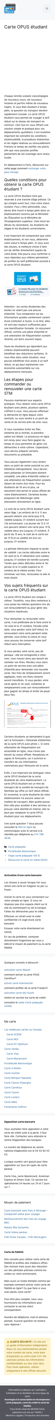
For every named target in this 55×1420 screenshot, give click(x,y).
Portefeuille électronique (22, 851)
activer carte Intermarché (18, 983)
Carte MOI (12, 1039)
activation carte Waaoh (17, 969)
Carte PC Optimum (17, 1044)
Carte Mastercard (17, 1058)
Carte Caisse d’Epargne (17, 1082)
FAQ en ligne (25, 827)
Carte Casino (11, 1092)
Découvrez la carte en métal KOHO (28, 859)
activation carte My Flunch (19, 992)
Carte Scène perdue (15, 1232)
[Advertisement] (27, 60)
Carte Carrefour (13, 1087)
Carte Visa (13, 1053)
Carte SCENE (14, 1034)
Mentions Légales (14, 1415)
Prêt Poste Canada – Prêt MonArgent (25, 1237)
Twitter (38, 1412)
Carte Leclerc (11, 1097)
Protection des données (37, 1415)
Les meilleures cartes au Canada (23, 1029)
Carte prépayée (17, 846)
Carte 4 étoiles (12, 1068)
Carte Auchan (12, 1073)
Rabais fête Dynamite (16, 1227)
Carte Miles (10, 1102)
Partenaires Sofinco (15, 1106)
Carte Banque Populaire (17, 1077)
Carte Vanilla (11, 1048)
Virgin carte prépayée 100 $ (24, 855)
